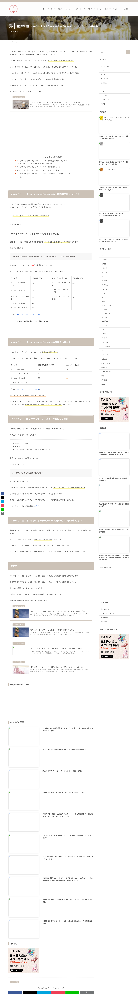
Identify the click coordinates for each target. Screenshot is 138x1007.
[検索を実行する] (128, 52)
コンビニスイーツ (107, 321)
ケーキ (103, 293)
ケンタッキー (105, 79)
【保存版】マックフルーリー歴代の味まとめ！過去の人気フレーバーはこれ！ (58, 667)
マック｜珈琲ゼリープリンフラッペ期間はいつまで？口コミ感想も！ (55, 102)
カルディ (104, 281)
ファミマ (104, 309)
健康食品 (104, 359)
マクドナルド (14, 982)
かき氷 (103, 255)
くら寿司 (104, 260)
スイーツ (104, 96)
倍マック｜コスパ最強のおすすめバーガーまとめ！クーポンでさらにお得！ (57, 611)
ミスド (103, 75)
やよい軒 (104, 268)
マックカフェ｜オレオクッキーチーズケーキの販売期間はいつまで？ (42, 161)
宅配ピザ (104, 367)
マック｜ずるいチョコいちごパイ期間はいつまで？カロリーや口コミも (56, 648)
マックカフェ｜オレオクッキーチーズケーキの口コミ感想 (38, 170)
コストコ (104, 83)
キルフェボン (105, 285)
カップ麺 (104, 272)
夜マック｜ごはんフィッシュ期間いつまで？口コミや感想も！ (53, 630)
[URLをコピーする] (87, 992)
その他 (103, 264)
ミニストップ (106, 313)
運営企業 (104, 622)
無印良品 (104, 380)
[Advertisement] (51, 132)
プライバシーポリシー (108, 613)
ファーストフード (106, 87)
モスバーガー (105, 355)
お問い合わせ (105, 609)
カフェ (103, 276)
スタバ (103, 70)
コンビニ (104, 91)
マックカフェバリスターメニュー (28, 314)
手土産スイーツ (106, 371)
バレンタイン (105, 338)
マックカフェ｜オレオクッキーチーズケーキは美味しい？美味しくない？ (43, 173)
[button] (15, 992)
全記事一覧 (104, 617)
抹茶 (102, 376)
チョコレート (105, 100)
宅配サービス (105, 363)
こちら (36, 506)
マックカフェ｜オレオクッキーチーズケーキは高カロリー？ (38, 167)
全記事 (103, 104)
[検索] (128, 1)
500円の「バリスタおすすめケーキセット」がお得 (35, 164)
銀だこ (103, 384)
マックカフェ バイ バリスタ (27, 389)
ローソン (104, 317)
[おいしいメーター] (13, 9)
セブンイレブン (106, 306)
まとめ (19, 177)
